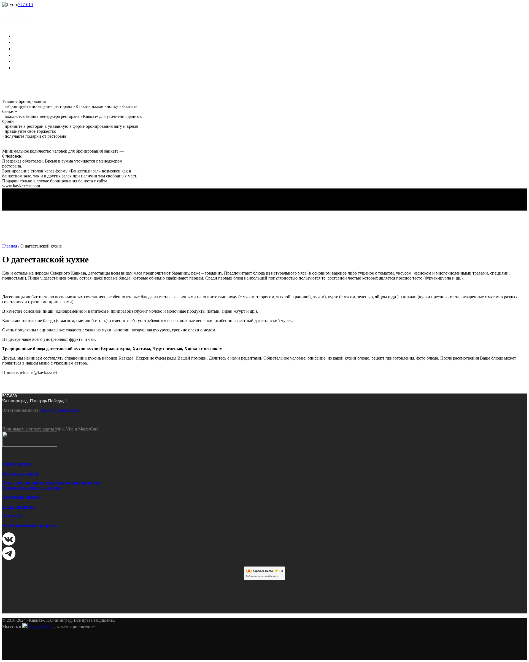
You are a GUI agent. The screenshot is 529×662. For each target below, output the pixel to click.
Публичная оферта (21, 497)
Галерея (22, 67)
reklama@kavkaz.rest (59, 410)
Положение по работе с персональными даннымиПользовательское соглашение (51, 485)
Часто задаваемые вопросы (29, 525)
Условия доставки (20, 473)
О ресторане (27, 36)
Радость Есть (40, 626)
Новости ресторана (35, 48)
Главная (9, 246)
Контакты (12, 516)
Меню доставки (31, 42)
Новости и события (35, 61)
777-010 (25, 4)
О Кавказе (25, 55)
